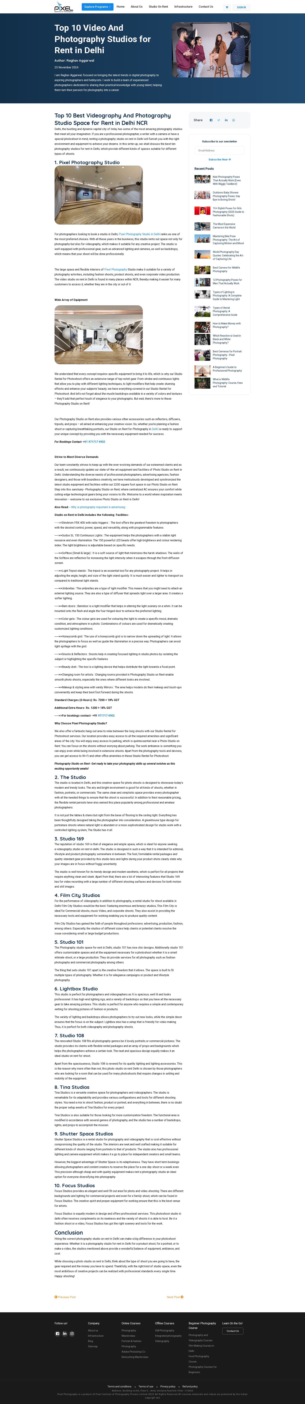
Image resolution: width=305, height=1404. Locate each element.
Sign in (241, 7)
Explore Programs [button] (96, 6)
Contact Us (233, 1331)
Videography (162, 1341)
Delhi (155, 429)
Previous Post (66, 1297)
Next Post (174, 1297)
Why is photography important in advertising (98, 507)
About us (137, 6)
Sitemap (93, 1346)
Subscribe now (218, 159)
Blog (90, 1341)
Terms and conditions (119, 1386)
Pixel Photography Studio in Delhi (139, 234)
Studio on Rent (158, 6)
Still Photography (164, 1330)
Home (120, 6)
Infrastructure (183, 6)
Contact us (206, 6)
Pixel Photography (115, 269)
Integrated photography (168, 1335)
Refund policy (190, 1386)
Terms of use (146, 1386)
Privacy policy (167, 1386)
